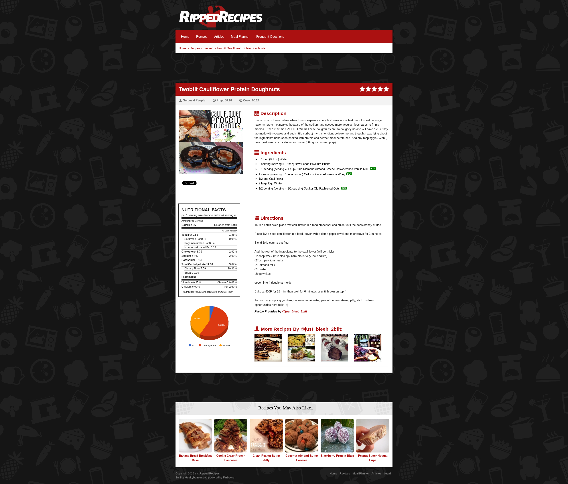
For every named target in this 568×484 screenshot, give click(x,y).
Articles (219, 36)
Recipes (201, 36)
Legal (387, 473)
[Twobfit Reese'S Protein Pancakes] (268, 347)
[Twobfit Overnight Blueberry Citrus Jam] (367, 347)
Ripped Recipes (221, 19)
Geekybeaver (193, 477)
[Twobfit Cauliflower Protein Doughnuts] (209, 139)
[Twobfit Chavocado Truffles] (334, 347)
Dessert (208, 48)
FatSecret (229, 477)
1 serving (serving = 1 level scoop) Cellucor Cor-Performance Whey (302, 174)
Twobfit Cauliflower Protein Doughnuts (241, 48)
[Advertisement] (284, 67)
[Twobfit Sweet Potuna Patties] (301, 347)
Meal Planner (240, 36)
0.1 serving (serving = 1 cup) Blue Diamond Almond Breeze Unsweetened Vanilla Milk (314, 169)
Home (185, 36)
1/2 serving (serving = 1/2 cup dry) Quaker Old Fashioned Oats (299, 188)
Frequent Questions (270, 36)
